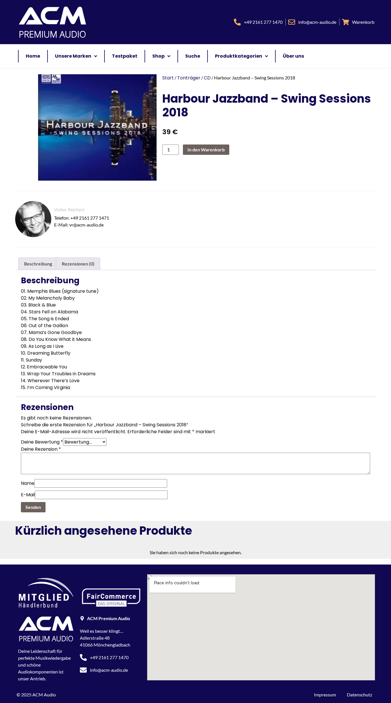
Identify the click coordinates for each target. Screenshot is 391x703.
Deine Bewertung (42, 442)
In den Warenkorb (206, 149)
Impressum (325, 694)
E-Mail (28, 494)
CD (207, 78)
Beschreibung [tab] (38, 263)
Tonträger (188, 78)
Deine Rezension (41, 449)
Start (168, 78)
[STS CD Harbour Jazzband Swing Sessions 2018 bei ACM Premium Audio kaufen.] (94, 127)
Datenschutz (359, 694)
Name (27, 483)
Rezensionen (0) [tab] (78, 263)
